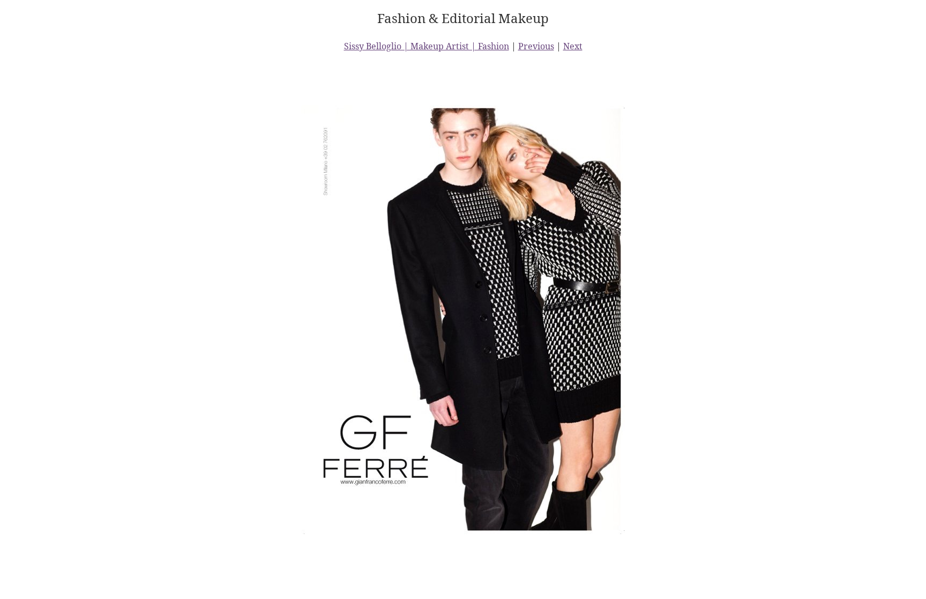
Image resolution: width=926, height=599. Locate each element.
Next (573, 46)
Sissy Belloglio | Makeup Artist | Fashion (426, 46)
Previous (536, 46)
